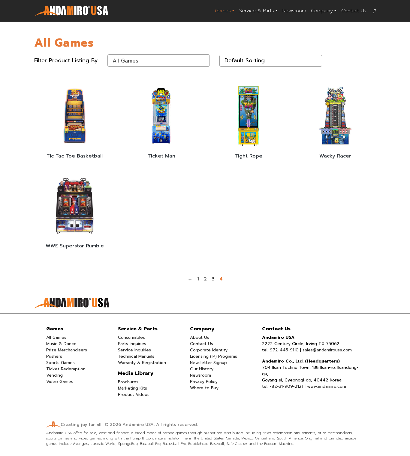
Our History (201, 369)
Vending (54, 375)
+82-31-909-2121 (286, 386)
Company (322, 10)
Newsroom (294, 10)
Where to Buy (204, 388)
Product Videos (133, 394)
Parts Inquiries (132, 344)
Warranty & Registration (142, 363)
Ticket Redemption (66, 369)
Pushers (54, 356)
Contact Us (353, 10)
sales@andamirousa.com (327, 350)
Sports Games (60, 363)
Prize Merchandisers (66, 350)
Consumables (131, 337)
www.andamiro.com (326, 386)
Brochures (128, 382)
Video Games (59, 381)
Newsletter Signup (208, 363)
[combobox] (158, 60)
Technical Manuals (136, 356)
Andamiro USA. (138, 424)
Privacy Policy (204, 381)
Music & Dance (61, 344)
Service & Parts (256, 10)
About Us (199, 337)
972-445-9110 (284, 350)
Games (223, 10)
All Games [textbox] (125, 61)
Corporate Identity (209, 350)
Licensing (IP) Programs (213, 356)
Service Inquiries (134, 350)
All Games (56, 337)
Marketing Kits (132, 388)
